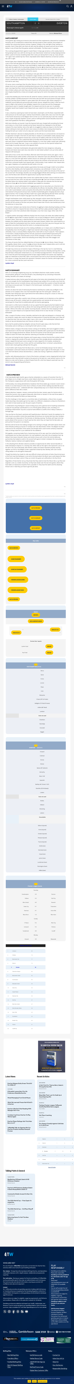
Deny (34, 1381)
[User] (71, 6)
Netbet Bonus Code (36, 1358)
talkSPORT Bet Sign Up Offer (37, 1363)
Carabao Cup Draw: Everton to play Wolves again (19, 1115)
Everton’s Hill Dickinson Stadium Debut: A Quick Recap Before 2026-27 (20, 1188)
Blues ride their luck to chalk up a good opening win (50, 1096)
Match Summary (36, 518)
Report (49, 646)
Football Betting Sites (14, 1362)
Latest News (10, 1076)
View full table (52, 1167)
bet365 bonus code (36, 1355)
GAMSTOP (56, 1292)
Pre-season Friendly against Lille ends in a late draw (51, 1124)
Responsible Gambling (60, 1368)
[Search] (68, 6)
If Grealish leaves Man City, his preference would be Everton (17, 1092)
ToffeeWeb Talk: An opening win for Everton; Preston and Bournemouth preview (19, 1129)
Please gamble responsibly (25, 2)
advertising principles (53, 2)
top (64, 367)
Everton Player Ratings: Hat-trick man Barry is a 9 (20, 1122)
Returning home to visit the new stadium (18, 1218)
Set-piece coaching (45, 1115)
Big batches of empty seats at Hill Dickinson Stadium (18, 1180)
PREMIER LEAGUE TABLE (25, 945)
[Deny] (72, 1380)
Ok (29, 1381)
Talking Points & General (15, 1171)
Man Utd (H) (16, 632)
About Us (55, 1362)
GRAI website (59, 1322)
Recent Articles (43, 1076)
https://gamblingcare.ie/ (30, 1307)
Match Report (36, 528)
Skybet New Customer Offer (39, 1370)
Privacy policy (42, 1381)
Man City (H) (55, 629)
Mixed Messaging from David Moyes (19, 1098)
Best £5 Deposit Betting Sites (15, 1366)
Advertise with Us (58, 1358)
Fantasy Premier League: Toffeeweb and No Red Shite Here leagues (50, 1106)
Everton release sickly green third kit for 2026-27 (20, 1084)
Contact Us (56, 1355)
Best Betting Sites (13, 1355)
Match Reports (13, 548)
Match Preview (35, 508)
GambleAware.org (59, 1282)
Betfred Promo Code (36, 1367)
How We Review (58, 1365)
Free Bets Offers (12, 1358)
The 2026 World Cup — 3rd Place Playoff (20, 1209)
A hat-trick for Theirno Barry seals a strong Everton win (51, 1086)
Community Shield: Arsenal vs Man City (20, 1194)
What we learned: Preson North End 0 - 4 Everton (20, 1103)
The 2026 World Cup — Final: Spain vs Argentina (19, 1201)
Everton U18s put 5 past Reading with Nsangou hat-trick (19, 1109)
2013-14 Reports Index (36, 621)
